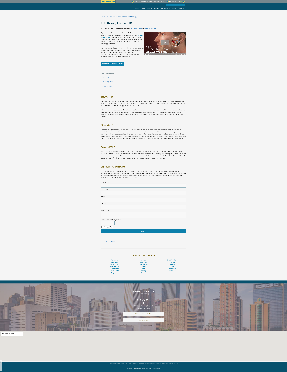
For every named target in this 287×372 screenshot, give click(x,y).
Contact (182, 8)
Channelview (143, 264)
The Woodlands (172, 260)
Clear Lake (172, 271)
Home (137, 8)
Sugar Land (114, 264)
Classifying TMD (107, 82)
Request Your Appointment (175, 5)
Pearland (114, 262)
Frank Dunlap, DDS (150, 29)
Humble (143, 273)
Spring (143, 271)
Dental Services (153, 8)
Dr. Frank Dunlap (136, 29)
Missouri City (114, 266)
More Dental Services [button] (108, 241)
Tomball (172, 262)
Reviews (174, 8)
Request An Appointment (143, 313)
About (143, 8)
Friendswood (114, 268)
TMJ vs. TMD (106, 77)
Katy (143, 268)
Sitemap (176, 363)
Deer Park (143, 262)
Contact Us (143, 320)
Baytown (114, 273)
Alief (172, 266)
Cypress (143, 266)
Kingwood (172, 268)
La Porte (143, 260)
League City (114, 271)
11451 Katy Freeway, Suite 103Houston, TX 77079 (143, 307)
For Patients (165, 8)
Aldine (172, 264)
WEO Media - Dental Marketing (139, 363)
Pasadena (114, 260)
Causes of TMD (107, 86)
